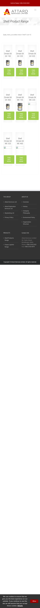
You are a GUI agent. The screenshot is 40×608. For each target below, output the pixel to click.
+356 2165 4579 (30, 246)
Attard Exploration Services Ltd (10, 207)
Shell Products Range (9, 239)
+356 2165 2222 (31, 244)
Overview (26, 202)
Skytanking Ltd (9, 213)
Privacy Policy (9, 217)
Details (20, 606)
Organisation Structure (27, 223)
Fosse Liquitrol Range (9, 246)
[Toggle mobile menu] (35, 10)
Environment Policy (29, 217)
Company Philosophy (26, 212)
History (25, 206)
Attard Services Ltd (11, 202)
